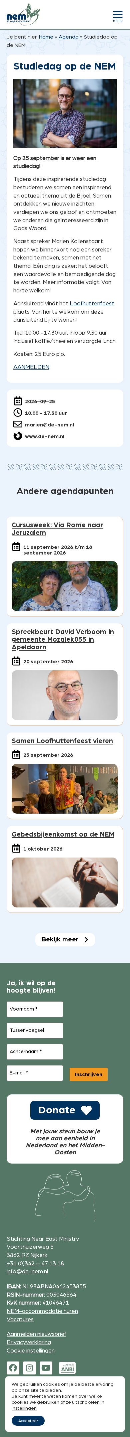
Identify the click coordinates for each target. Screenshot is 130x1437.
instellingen (24, 1408)
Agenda (69, 37)
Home (46, 37)
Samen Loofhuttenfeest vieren (62, 740)
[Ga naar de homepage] (23, 14)
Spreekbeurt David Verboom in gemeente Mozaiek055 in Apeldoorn (63, 639)
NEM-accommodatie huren (42, 1311)
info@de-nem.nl (27, 1271)
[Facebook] (13, 1367)
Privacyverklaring (29, 1342)
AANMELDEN (31, 367)
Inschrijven (88, 1074)
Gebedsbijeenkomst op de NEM (63, 834)
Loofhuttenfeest (92, 303)
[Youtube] (46, 1367)
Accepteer (28, 1421)
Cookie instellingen (31, 1351)
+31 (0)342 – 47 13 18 (35, 1263)
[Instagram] (29, 1367)
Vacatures (20, 1319)
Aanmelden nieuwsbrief (36, 1334)
